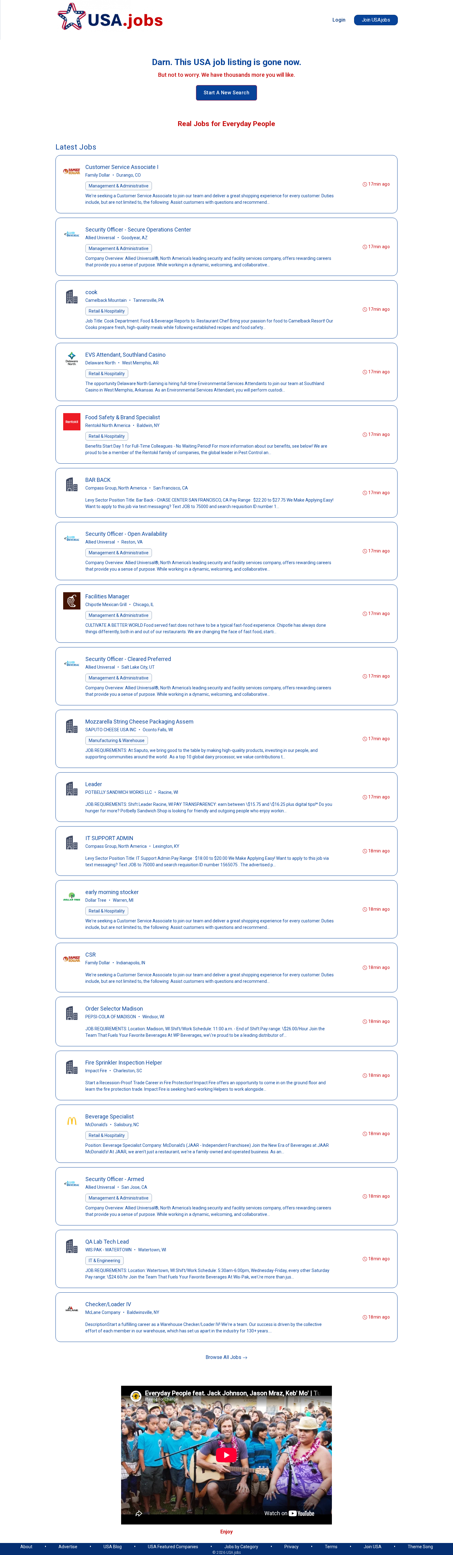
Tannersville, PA (148, 300)
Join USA (373, 1546)
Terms (331, 1546)
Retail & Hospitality (107, 311)
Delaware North (100, 362)
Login (339, 20)
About (26, 1546)
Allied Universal (100, 237)
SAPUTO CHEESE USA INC (110, 729)
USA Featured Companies (173, 1546)
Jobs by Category (241, 1546)
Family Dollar (97, 175)
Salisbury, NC (126, 1124)
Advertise (68, 1546)
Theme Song (420, 1546)
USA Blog (113, 1546)
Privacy (291, 1546)
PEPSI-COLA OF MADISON (110, 1016)
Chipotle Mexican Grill (106, 604)
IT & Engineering (104, 1260)
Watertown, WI (152, 1249)
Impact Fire (96, 1070)
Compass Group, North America (116, 488)
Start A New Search (226, 93)
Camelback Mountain (106, 300)
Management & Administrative (119, 185)
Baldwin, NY (148, 425)
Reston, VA (132, 542)
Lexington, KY (166, 846)
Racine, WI (168, 792)
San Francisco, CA (170, 488)
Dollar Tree (95, 900)
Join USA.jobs (376, 20)
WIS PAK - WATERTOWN (108, 1249)
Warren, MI (123, 900)
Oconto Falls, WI (158, 729)
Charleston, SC (127, 1070)
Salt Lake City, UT (138, 667)
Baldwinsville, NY (143, 1312)
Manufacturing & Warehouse (117, 740)
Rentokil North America (107, 425)
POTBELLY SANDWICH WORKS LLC (118, 792)
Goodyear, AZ (134, 237)
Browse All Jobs (224, 1357)
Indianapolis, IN (130, 962)
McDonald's (96, 1124)
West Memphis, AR (140, 362)
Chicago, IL (143, 604)
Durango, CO (128, 175)
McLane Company (102, 1312)
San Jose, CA (134, 1187)
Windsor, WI (153, 1016)
